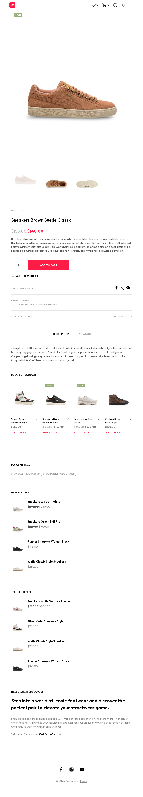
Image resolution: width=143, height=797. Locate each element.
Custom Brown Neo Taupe (113, 421)
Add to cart (19, 432)
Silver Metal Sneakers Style (19, 421)
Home (14, 210)
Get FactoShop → (50, 734)
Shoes (23, 210)
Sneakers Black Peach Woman (50, 421)
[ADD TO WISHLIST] (36, 419)
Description (61, 334)
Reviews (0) (83, 334)
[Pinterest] (129, 288)
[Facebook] (118, 288)
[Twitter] (123, 288)
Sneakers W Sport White (84, 421)
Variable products (48, 304)
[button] (94, 5)
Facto (83, 781)
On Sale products (27, 304)
